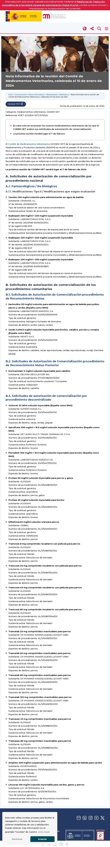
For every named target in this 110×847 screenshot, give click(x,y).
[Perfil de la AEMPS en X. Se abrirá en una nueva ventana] (102, 818)
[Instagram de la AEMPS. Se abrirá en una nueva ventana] (90, 818)
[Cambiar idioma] (85, 29)
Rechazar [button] (17, 839)
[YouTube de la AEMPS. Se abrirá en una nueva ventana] (96, 818)
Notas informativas (36, 95)
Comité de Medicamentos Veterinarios (29, 144)
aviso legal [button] (44, 831)
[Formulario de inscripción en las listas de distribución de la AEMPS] (78, 818)
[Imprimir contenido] (67, 844)
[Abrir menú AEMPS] (106, 29)
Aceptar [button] (42, 839)
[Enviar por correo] (61, 844)
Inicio (10, 95)
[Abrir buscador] (99, 29)
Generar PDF (14, 104)
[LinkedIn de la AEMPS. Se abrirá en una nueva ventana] (84, 818)
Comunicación (21, 95)
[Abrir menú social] (92, 29)
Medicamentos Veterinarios (57, 95)
